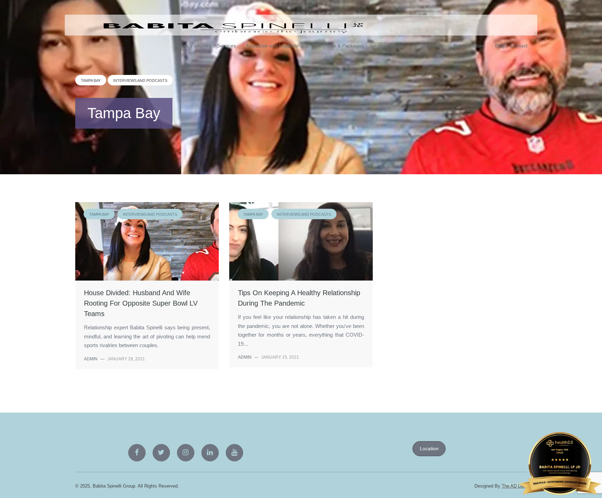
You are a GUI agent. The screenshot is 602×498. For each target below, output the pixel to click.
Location (429, 448)
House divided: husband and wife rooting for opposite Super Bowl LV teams (141, 303)
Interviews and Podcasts (140, 80)
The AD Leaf (514, 486)
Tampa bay (91, 80)
